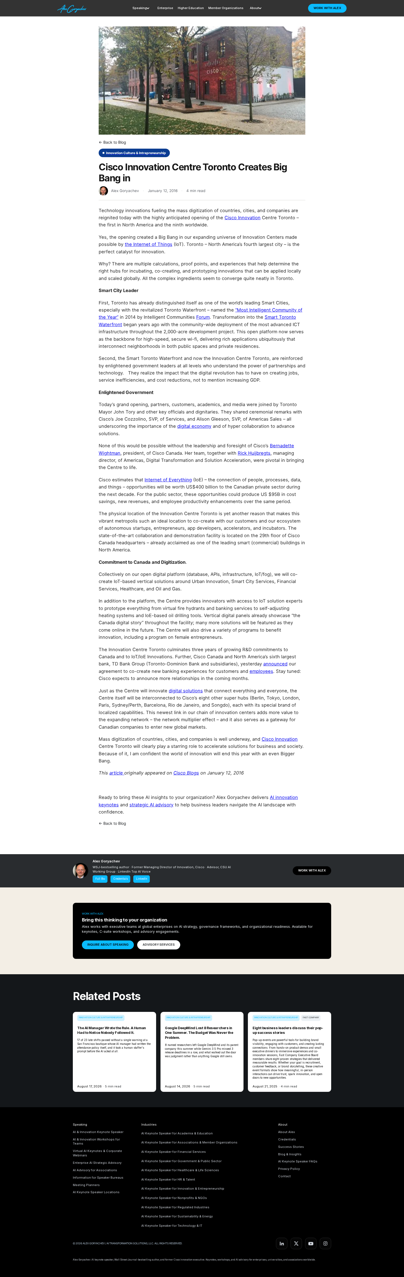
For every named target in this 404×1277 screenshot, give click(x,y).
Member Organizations (225, 8)
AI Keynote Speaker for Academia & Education (177, 1133)
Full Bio (100, 878)
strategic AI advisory (151, 804)
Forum (203, 317)
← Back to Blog (112, 142)
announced (275, 664)
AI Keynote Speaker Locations (96, 1192)
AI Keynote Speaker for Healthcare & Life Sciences (180, 1170)
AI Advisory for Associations (95, 1170)
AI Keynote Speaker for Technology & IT (171, 1226)
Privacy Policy (289, 1169)
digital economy (194, 426)
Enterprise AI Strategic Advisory (97, 1163)
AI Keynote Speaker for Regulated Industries (175, 1207)
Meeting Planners (86, 1185)
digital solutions (186, 690)
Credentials (120, 878)
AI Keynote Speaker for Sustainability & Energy (177, 1216)
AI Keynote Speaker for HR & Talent (168, 1179)
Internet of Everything (168, 479)
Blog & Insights (289, 1154)
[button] (142, 8)
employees (261, 671)
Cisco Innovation (243, 217)
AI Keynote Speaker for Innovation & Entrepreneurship (182, 1188)
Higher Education (191, 8)
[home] (72, 8)
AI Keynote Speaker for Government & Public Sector (181, 1161)
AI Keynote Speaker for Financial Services (173, 1152)
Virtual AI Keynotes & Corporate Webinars (97, 1153)
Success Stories (291, 1147)
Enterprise (165, 8)
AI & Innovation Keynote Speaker (98, 1132)
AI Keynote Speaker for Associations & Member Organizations (189, 1142)
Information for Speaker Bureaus (98, 1177)
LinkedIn (141, 878)
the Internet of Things (148, 244)
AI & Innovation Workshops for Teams (96, 1141)
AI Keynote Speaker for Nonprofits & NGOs (174, 1198)
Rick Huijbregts (254, 453)
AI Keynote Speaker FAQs (297, 1161)
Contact (284, 1176)
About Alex (286, 1132)
